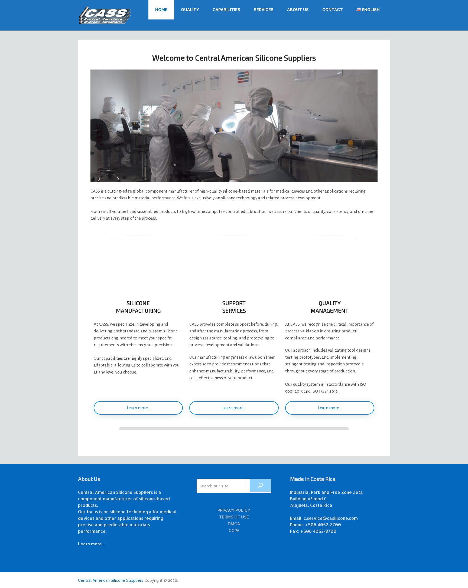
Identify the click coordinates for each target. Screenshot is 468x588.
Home (161, 9)
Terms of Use (234, 517)
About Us (298, 9)
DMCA (234, 523)
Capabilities (226, 9)
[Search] (260, 485)
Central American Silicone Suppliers (110, 580)
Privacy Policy (233, 510)
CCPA (234, 530)
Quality (190, 9)
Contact (332, 9)
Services (264, 9)
